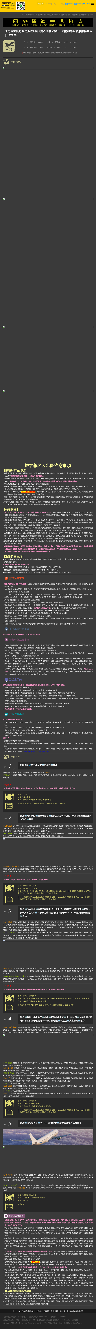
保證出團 (40, 4)
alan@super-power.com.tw (33, 1323)
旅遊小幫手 (54, 1311)
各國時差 (39, 1311)
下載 (62, 25)
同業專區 (51, 4)
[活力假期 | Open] (92, 3)
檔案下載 (62, 1311)
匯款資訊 (32, 1311)
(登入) (55, 4)
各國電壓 (47, 1311)
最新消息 (70, 1311)
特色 (34, 25)
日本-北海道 (38, 15)
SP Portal (88, 4)
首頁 (62, 4)
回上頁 (80, 25)
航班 (25, 25)
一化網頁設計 (74, 1320)
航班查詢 (25, 1311)
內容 (43, 25)
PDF (71, 25)
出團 (15, 25)
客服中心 (80, 4)
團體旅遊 (30, 15)
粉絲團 (70, 4)
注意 (52, 25)
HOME (24, 15)
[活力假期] (8, 6)
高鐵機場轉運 (78, 1311)
